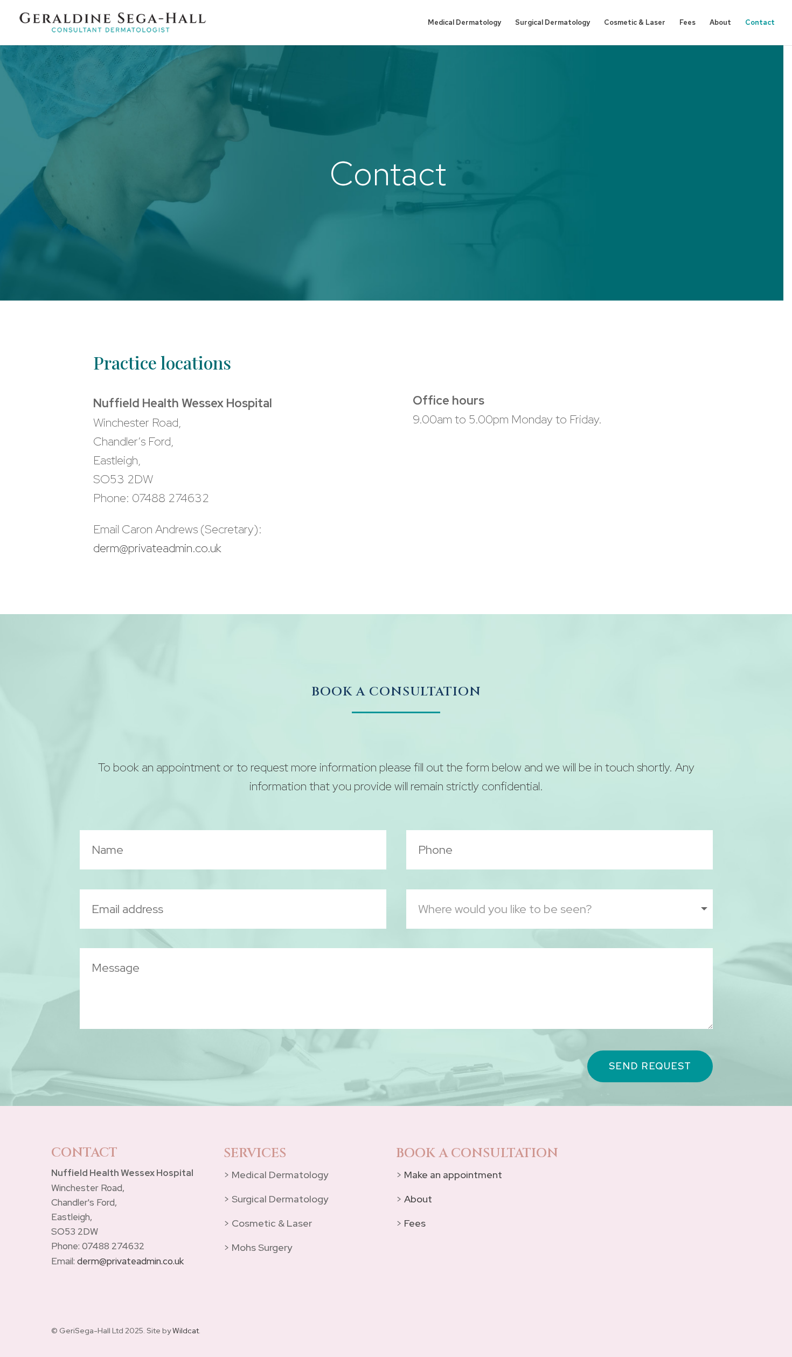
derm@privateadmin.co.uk (157, 548)
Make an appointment (453, 1174)
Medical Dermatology (464, 23)
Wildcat (185, 1330)
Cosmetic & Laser (634, 23)
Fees (687, 23)
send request (650, 1066)
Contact (760, 23)
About (720, 23)
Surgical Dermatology (552, 23)
